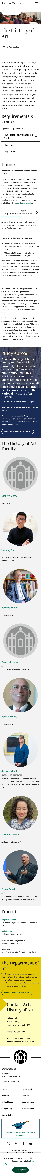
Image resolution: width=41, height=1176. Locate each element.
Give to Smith (7, 1115)
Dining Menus (7, 1102)
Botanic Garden (27, 1102)
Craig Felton (6, 931)
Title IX (30, 1153)
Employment (26, 1089)
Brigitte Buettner (8, 920)
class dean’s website (23, 203)
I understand (20, 1170)
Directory (5, 1096)
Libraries (25, 1096)
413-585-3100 (19, 1032)
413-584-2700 (14, 1081)
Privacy (10, 1153)
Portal (4, 1089)
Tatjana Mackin (28, 1041)
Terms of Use (20, 1153)
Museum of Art (27, 1109)
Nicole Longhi (12, 1041)
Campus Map (6, 1109)
